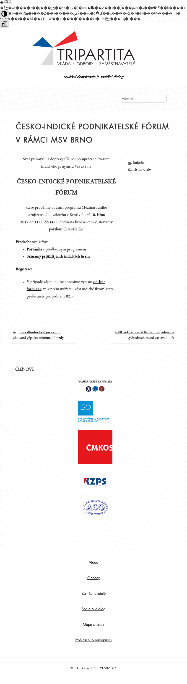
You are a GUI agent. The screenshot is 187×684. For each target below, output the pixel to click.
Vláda (93, 562)
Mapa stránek (93, 624)
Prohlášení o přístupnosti (93, 640)
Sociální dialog (93, 609)
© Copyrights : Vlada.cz (93, 668)
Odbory (93, 578)
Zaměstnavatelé (139, 169)
